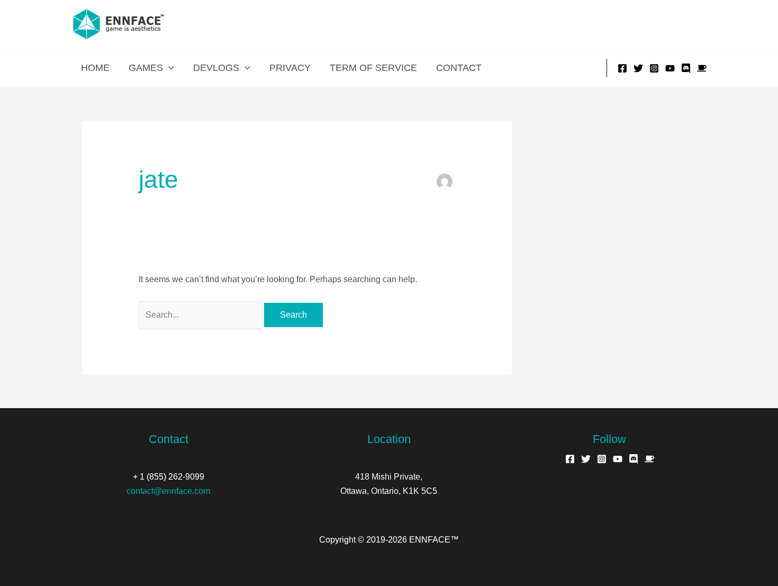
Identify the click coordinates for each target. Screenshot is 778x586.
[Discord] (686, 68)
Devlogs (216, 67)
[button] (168, 67)
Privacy (290, 67)
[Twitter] (638, 68)
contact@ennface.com (168, 490)
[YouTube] (670, 68)
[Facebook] (622, 68)
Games (146, 67)
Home (95, 67)
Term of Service (373, 67)
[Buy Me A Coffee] (702, 68)
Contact (459, 67)
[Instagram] (654, 68)
